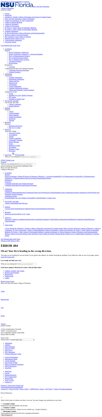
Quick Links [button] (9, 225)
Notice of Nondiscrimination (63, 389)
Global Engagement (15, 117)
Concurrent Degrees (15, 61)
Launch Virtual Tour (17, 385)
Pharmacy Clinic (14, 149)
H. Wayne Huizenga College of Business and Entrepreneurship (24, 33)
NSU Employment (11, 377)
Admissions (8, 343)
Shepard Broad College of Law (15, 38)
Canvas (7, 13)
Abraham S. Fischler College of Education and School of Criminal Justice (28, 17)
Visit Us (3, 324)
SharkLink (8, 15)
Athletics (7, 345)
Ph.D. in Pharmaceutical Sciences (19, 56)
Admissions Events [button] (11, 196)
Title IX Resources (11, 366)
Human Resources (10, 375)
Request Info (8, 45)
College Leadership (15, 104)
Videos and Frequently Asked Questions (21, 90)
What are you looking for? (13, 157)
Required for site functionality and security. (14, 404)
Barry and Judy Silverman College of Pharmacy (20, 19)
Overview (12, 67)
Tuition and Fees (14, 81)
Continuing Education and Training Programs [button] (19, 183)
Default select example (8, 340)
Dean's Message (14, 142)
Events (11, 93)
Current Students (14, 113)
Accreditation (13, 135)
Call (2, 307)
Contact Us (8, 382)
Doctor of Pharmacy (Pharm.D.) (19, 52)
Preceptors (12, 151)
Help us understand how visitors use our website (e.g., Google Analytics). (24, 408)
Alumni (11, 136)
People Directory (14, 106)
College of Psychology (12, 26)
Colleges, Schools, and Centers (14, 271)
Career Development (11, 357)
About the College (14, 133)
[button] (14, 155)
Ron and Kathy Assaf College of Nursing (18, 37)
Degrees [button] (7, 175)
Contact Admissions (15, 86)
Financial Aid (13, 83)
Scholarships (13, 85)
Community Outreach (15, 140)
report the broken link (7, 257)
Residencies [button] (8, 180)
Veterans (11, 120)
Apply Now (16, 45)
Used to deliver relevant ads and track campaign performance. (20, 412)
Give (2, 45)
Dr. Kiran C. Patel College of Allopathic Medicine (20, 28)
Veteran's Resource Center (13, 354)
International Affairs (11, 359)
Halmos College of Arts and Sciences (16, 35)
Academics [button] (8, 49)
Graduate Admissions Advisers (18, 88)
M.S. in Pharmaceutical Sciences (19, 59)
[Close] (1, 397)
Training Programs (14, 72)
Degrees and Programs (12, 272)
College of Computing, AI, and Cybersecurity (19, 20)
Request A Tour (6, 385)
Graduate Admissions (11, 31)
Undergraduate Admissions (13, 40)
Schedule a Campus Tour (17, 99)
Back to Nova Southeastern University (17, 1)
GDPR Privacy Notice (37, 389)
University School (10, 42)
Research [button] (8, 122)
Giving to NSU (9, 348)
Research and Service (15, 126)
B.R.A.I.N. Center (14, 127)
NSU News (8, 350)
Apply (3, 291)
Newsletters (12, 147)
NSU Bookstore (10, 352)
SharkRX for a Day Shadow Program (20, 95)
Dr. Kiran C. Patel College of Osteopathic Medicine (21, 29)
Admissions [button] (8, 74)
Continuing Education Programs (19, 70)
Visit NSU (8, 368)
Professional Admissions (16, 79)
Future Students (14, 115)
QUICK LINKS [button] (6, 10)
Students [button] (7, 108)
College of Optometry (12, 24)
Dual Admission (10, 347)
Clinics (7, 278)
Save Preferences (7, 415)
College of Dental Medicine (13, 22)
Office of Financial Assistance (14, 364)
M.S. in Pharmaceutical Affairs (18, 58)
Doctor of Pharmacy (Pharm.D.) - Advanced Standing (26, 54)
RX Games (12, 97)
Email (2, 316)
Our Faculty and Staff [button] (11, 101)
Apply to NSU (9, 380)
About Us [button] (8, 129)
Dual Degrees (13, 63)
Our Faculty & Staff (11, 362)
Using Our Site (13, 389)
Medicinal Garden (14, 145)
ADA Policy (49, 389)
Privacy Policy (24, 389)
